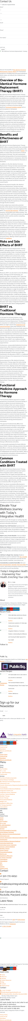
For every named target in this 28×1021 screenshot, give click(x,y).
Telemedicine (3, 807)
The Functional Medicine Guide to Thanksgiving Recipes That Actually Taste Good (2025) (18, 686)
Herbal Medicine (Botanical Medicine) (10, 789)
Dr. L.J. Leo (3, 770)
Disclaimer (3, 749)
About (1, 767)
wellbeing (9, 238)
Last (1, 19)
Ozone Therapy (4, 798)
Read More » (10, 620)
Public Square (21, 919)
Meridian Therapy (5, 796)
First (1, 13)
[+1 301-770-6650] (0, 874)
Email (1, 711)
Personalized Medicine (6, 799)
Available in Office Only (6, 803)
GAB (14, 919)
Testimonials (3, 774)
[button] (14, 753)
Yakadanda (13, 924)
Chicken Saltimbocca (13, 694)
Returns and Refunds (5, 751)
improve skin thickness (11, 210)
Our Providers (3, 769)
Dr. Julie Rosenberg (5, 772)
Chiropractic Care (4, 783)
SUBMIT (3, 49)
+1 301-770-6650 (8, 876)
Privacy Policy (3, 745)
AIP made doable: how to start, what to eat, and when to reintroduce (14, 1003)
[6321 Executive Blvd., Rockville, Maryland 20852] (0, 889)
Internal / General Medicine (7, 794)
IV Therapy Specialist (5, 805)
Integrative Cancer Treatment (8, 792)
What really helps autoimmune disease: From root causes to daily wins (12, 1008)
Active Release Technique (7, 780)
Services (2, 776)
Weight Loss (3, 801)
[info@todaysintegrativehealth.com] (0, 881)
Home (1, 765)
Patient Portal (4, 816)
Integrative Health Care (6, 790)
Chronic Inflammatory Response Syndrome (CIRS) (13, 785)
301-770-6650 (23, 557)
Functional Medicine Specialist (8, 778)
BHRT (23, 150)
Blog (1, 812)
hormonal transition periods (13, 107)
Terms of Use (3, 747)
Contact (2, 814)
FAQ (1, 810)
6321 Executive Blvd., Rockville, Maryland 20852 (13, 564)
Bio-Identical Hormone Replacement (10, 781)
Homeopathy (3, 787)
